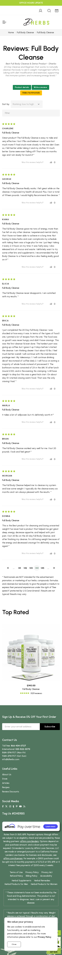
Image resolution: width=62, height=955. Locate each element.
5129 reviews (36, 693)
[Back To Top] (53, 8)
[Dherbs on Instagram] (10, 806)
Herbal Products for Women (44, 884)
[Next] (54, 568)
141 (19, 568)
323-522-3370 (22, 749)
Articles (5, 783)
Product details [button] (22, 87)
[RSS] (24, 806)
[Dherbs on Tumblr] (13, 806)
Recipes (6, 787)
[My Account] (40, 10)
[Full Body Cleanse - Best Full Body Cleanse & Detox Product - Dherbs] (31, 652)
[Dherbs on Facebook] (2, 806)
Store (4, 779)
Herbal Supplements (21, 880)
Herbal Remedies (42, 880)
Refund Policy (16, 876)
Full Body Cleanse (10, 132)
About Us (6, 774)
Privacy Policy (32, 872)
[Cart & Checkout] (57, 10)
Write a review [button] (40, 87)
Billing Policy (31, 876)
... (14, 568)
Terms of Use (16, 872)
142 (25, 568)
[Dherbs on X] (6, 806)
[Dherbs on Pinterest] (16, 806)
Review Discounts (10, 791)
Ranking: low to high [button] (23, 104)
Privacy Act (47, 872)
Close (14, 944)
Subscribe (49, 726)
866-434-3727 (18, 745)
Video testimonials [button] (31, 93)
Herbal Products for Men (16, 884)
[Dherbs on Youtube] (20, 806)
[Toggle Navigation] (4, 22)
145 (42, 568)
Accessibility (46, 876)
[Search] (49, 10)
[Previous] (8, 568)
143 (31, 568)
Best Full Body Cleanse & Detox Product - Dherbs (31, 63)
